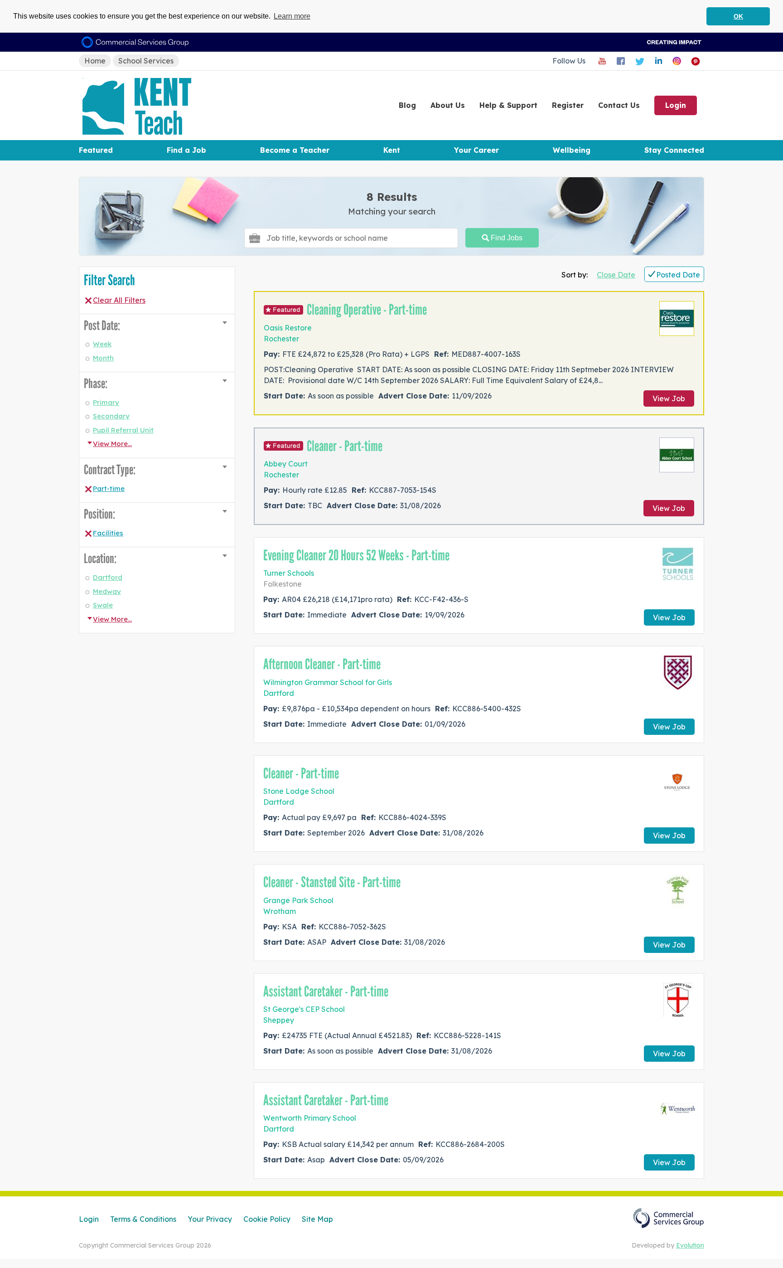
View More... (112, 443)
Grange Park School (298, 900)
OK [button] (738, 16)
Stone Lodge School (298, 791)
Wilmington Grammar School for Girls (327, 682)
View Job (668, 398)
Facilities (108, 533)
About (447, 105)
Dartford (107, 577)
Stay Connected (674, 150)
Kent (391, 150)
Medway (107, 591)
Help (508, 105)
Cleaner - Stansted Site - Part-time (332, 882)
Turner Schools (288, 573)
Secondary (111, 416)
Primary (106, 402)
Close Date (616, 274)
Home (95, 60)
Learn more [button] (292, 16)
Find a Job (186, 150)
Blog (407, 105)
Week (102, 344)
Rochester (281, 338)
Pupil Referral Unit (123, 430)
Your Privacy (210, 1219)
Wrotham (279, 911)
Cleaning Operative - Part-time (367, 309)
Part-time (109, 488)
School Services (146, 60)
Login (675, 105)
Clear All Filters (119, 300)
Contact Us (619, 105)
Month (103, 358)
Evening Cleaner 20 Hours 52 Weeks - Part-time (356, 555)
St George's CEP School (304, 1009)
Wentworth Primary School (309, 1117)
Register (568, 105)
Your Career (476, 150)
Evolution (690, 1245)
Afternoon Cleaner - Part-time (322, 664)
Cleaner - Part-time (344, 446)
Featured (96, 150)
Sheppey (278, 1020)
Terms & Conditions (143, 1219)
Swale (103, 605)
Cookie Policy (266, 1219)
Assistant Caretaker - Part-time (325, 991)
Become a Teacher (294, 150)
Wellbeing (571, 150)
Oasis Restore (288, 327)
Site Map (317, 1219)
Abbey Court (286, 463)
